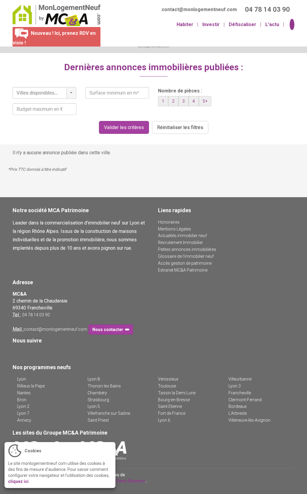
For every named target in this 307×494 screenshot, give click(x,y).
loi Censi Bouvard (127, 480)
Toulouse (167, 386)
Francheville (239, 392)
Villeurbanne (240, 379)
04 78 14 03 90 (36, 314)
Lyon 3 (234, 386)
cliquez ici (18, 481)
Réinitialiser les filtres (180, 127)
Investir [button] (211, 24)
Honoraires (169, 222)
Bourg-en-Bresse (174, 399)
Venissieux (168, 379)
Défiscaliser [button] (242, 24)
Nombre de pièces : (180, 91)
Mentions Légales (174, 229)
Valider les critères (124, 127)
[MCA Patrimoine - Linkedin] (25, 352)
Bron (21, 399)
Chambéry (97, 392)
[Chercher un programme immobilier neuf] (291, 25)
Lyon (21, 379)
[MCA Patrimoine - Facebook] (16, 352)
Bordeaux (237, 406)
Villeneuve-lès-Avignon (249, 420)
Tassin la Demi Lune (176, 392)
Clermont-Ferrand (245, 399)
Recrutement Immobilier (180, 242)
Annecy (24, 420)
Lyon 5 (94, 406)
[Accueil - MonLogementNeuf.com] (54, 15)
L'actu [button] (272, 24)
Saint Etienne (170, 406)
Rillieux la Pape (31, 386)
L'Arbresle (237, 413)
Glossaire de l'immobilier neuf (186, 256)
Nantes (24, 392)
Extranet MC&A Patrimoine (182, 270)
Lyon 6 (164, 420)
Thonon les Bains (104, 386)
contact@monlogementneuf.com (55, 329)
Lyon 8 (94, 379)
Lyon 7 (23, 413)
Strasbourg (98, 399)
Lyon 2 (23, 406)
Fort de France (171, 413)
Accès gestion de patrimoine (185, 263)
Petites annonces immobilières (187, 249)
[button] (71, 93)
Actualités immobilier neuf (182, 235)
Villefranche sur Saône (109, 413)
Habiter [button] (185, 24)
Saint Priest (98, 420)
